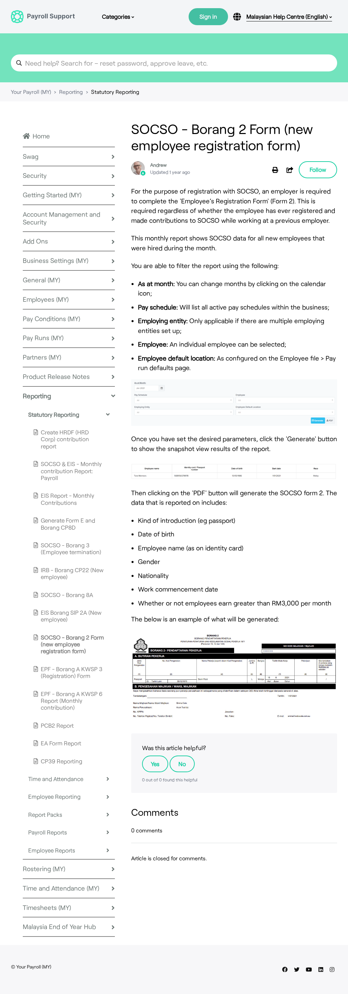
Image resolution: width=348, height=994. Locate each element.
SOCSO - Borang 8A (67, 594)
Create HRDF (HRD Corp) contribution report (65, 439)
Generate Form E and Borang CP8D (68, 523)
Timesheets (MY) (47, 907)
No (182, 763)
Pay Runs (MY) (43, 338)
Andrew (158, 165)
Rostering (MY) (44, 869)
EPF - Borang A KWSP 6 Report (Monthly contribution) (72, 700)
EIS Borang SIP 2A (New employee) (71, 616)
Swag (30, 156)
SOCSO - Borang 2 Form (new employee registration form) (72, 644)
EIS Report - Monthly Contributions (67, 499)
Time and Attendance (55, 778)
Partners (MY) (42, 357)
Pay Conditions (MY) (51, 318)
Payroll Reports (47, 832)
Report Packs (45, 814)
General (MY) (41, 280)
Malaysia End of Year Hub (59, 926)
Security (35, 175)
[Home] (43, 16)
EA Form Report (61, 743)
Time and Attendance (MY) (61, 888)
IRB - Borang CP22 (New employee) (72, 573)
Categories (117, 16)
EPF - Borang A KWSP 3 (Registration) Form (71, 672)
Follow (318, 169)
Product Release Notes (56, 376)
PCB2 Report (57, 725)
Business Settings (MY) (55, 260)
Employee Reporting (54, 796)
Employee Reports (51, 850)
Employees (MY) (46, 299)
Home (41, 136)
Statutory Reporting (115, 91)
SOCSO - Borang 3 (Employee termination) (71, 548)
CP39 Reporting (61, 761)
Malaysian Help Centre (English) (287, 16)
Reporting (71, 91)
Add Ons (35, 241)
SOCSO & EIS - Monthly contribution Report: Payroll (71, 470)
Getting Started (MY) (52, 195)
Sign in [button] (208, 16)
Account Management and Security (61, 218)
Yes (155, 763)
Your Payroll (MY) (31, 91)
